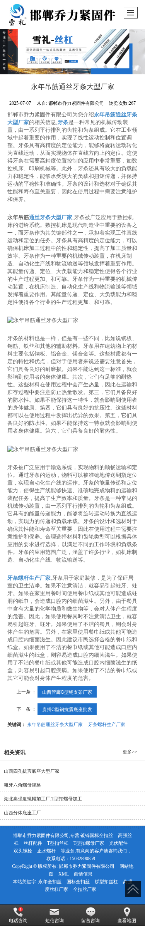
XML (63, 874)
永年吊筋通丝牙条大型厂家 (55, 724)
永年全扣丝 (49, 881)
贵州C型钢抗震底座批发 (67, 709)
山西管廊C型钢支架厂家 (67, 691)
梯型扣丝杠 (106, 881)
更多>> (130, 752)
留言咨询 (90, 920)
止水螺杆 (46, 851)
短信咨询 (54, 920)
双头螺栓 (23, 851)
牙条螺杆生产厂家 (106, 724)
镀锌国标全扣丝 (96, 835)
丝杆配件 (33, 843)
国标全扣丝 (78, 881)
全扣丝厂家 (84, 889)
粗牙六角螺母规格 (22, 785)
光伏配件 (118, 843)
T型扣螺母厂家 (88, 843)
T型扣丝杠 (57, 843)
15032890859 (82, 858)
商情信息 (83, 874)
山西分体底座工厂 (22, 812)
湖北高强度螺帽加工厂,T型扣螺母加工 (43, 799)
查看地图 (127, 920)
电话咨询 (18, 920)
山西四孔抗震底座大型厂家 (32, 771)
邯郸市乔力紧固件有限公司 (86, 866)
